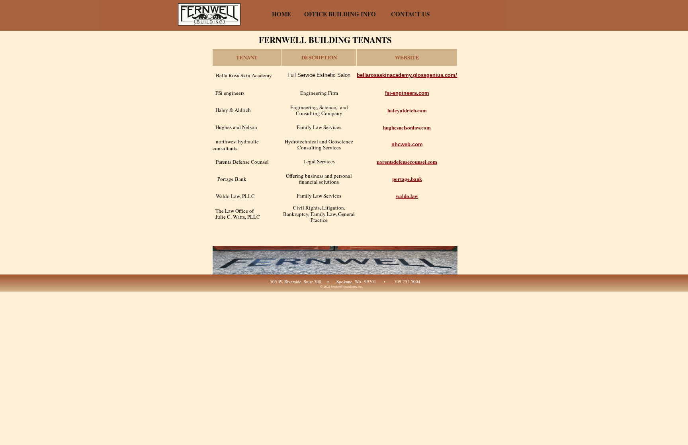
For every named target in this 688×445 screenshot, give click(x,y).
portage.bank (407, 178)
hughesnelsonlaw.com (407, 127)
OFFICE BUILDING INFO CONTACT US (367, 14)
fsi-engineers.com (407, 93)
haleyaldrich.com (407, 110)
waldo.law (407, 196)
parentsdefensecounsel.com (407, 161)
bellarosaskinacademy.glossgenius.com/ (407, 75)
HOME (281, 14)
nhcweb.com (407, 144)
